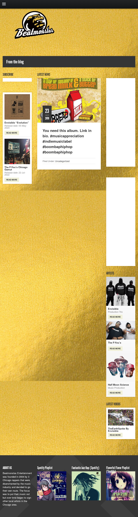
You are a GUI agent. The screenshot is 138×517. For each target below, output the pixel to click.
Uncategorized (62, 161)
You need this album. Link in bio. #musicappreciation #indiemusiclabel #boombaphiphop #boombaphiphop (67, 141)
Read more (11, 133)
